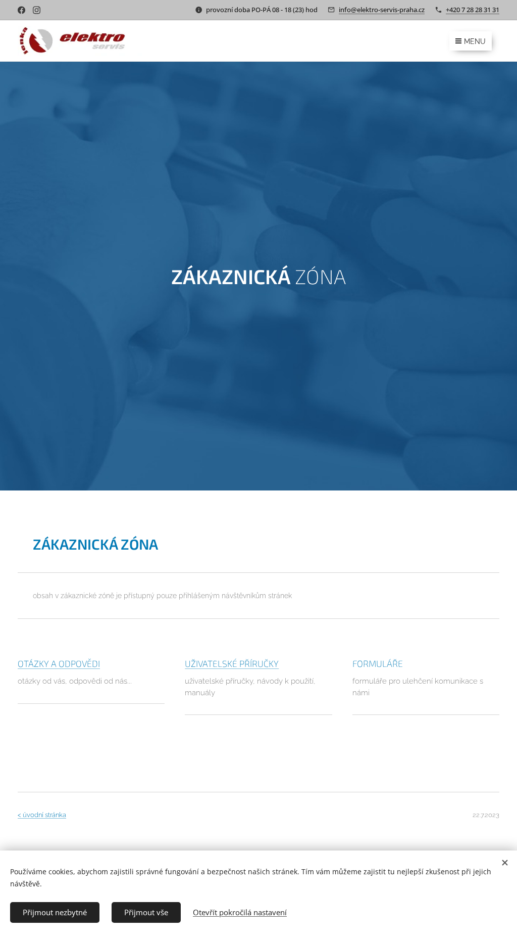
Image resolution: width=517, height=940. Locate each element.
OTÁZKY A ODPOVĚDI (59, 663)
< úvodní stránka (42, 815)
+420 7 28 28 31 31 (472, 9)
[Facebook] (21, 10)
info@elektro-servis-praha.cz (382, 9)
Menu (475, 41)
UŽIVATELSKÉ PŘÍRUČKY (232, 663)
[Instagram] (36, 10)
